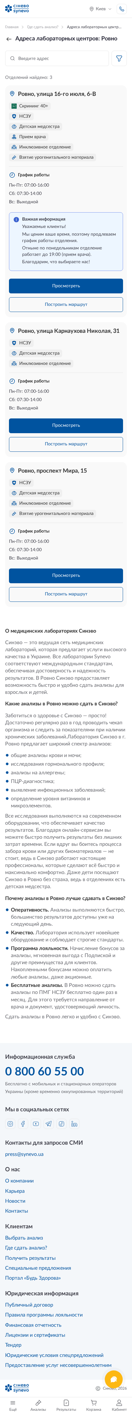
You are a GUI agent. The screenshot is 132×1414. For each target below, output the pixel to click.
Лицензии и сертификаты (35, 1335)
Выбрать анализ (24, 1238)
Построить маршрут (66, 304)
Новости (15, 1201)
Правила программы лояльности (44, 1314)
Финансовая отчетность (33, 1325)
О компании (19, 1180)
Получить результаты (30, 1258)
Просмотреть (66, 286)
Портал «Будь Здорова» (33, 1278)
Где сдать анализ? (26, 1247)
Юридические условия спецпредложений (54, 1355)
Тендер (13, 1345)
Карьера (15, 1191)
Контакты (16, 1211)
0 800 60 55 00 (44, 1072)
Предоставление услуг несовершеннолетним (58, 1365)
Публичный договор (29, 1305)
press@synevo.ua (24, 1154)
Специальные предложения (38, 1268)
